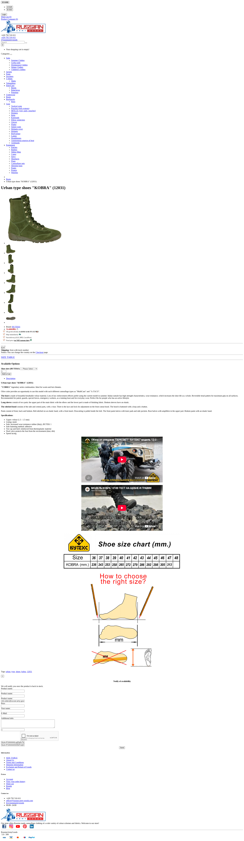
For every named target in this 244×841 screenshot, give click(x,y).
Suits (8, 58)
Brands (9, 786)
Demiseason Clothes (19, 65)
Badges (14, 150)
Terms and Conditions (15, 762)
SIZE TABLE (8, 357)
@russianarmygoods (9, 40)
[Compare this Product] (5, 346)
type (13, 672)
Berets (13, 88)
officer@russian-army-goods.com (19, 801)
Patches (14, 147)
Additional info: (7, 718)
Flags (13, 161)
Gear (8, 104)
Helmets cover (17, 129)
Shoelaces (15, 159)
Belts (13, 115)
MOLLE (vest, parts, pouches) (23, 111)
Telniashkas (11, 83)
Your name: (5, 708)
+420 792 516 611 (8, 37)
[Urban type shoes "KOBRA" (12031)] (34, 243)
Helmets (14, 131)
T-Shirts (9, 79)
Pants (8, 74)
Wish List (10, 784)
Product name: (7, 688)
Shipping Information (14, 765)
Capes (13, 154)
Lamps (14, 136)
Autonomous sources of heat (22, 140)
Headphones (16, 138)
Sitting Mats (16, 152)
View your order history (15, 781)
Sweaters (9, 76)
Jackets (9, 72)
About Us (10, 760)
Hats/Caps (10, 85)
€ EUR (9, 7)
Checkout (39, 352)
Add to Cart (6, 374)
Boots (8, 97)
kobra (23, 672)
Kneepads (15, 118)
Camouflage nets (18, 163)
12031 (29, 672)
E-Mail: (4, 713)
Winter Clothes (17, 67)
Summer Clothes (18, 60)
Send (122, 748)
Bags (13, 102)
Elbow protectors (18, 120)
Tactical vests (16, 106)
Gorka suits (15, 63)
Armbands (15, 143)
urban (8, 672)
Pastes (13, 168)
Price (3, 703)
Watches (14, 173)
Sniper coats (16, 127)
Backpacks (10, 99)
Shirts (13, 81)
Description (10, 378)
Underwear (10, 95)
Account (9, 779)
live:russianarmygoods (15, 803)
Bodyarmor (15, 134)
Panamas (14, 92)
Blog (8, 788)
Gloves (14, 122)
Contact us (10, 769)
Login (4, 14)
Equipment (10, 145)
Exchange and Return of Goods (19, 767)
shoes (18, 672)
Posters (14, 170)
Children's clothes (18, 69)
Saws (13, 156)
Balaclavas (15, 90)
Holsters (14, 113)
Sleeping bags (16, 166)
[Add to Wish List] (2, 346)
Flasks (13, 124)
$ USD (9, 10)
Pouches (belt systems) (20, 108)
